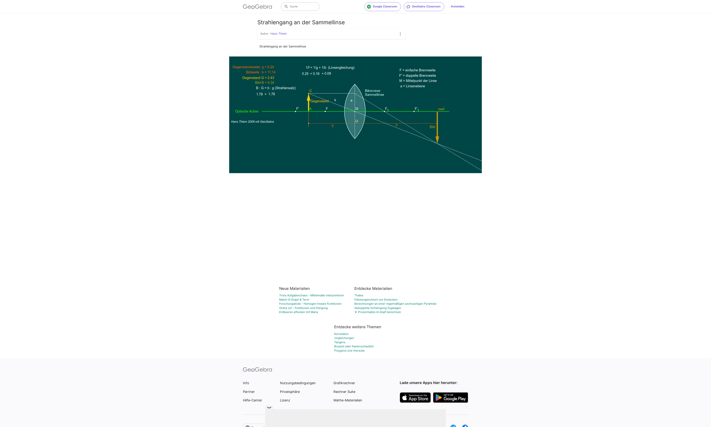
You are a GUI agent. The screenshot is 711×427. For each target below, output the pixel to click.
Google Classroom (385, 6)
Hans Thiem (278, 33)
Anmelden (457, 6)
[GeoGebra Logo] (257, 6)
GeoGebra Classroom (426, 6)
